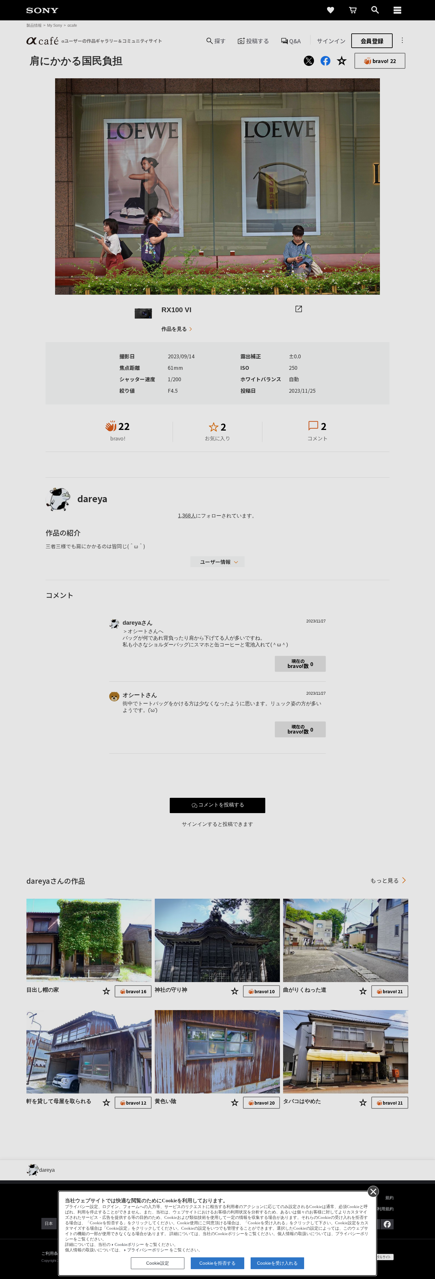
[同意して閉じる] (372, 1191)
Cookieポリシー (129, 1244)
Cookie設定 (157, 1263)
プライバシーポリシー (147, 1250)
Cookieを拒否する (217, 1263)
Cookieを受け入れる (277, 1263)
